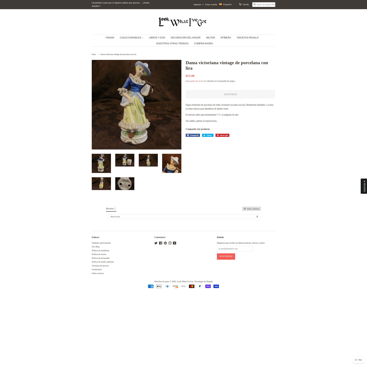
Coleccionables (131, 37)
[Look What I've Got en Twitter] (156, 244)
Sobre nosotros (98, 273)
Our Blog (95, 247)
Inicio (94, 54)
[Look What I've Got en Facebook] (160, 244)
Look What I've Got (185, 281)
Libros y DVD (157, 37)
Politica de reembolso (100, 250)
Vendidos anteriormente (101, 243)
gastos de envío (196, 81)
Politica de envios (99, 254)
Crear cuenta (211, 4)
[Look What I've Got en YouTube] (174, 244)
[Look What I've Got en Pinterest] (165, 244)
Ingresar (197, 4)
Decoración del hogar (186, 37)
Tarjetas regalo (247, 37)
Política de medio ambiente (103, 262)
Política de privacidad (100, 258)
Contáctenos (96, 269)
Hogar (110, 37)
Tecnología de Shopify (203, 281)
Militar (210, 37)
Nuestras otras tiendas (172, 43)
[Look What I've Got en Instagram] (169, 244)
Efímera (226, 37)
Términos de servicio (100, 266)
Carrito (246, 4)
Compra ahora (203, 43)
